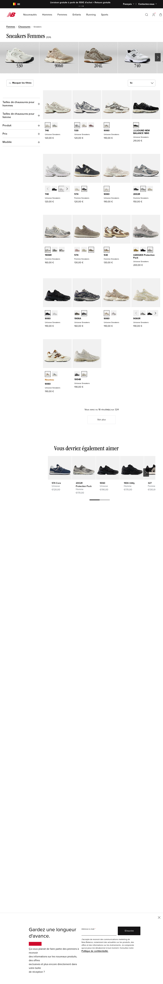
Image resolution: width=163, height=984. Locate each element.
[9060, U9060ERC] (107, 313)
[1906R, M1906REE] (48, 250)
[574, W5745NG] (84, 250)
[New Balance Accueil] (12, 14)
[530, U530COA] (91, 125)
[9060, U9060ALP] (107, 125)
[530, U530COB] (84, 125)
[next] (146, 472)
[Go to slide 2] (81, 6)
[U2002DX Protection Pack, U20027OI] (136, 250)
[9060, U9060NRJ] (55, 313)
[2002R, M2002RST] (143, 189)
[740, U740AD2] (48, 125)
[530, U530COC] (77, 125)
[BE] (12, 4)
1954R (77, 379)
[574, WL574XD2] (77, 189)
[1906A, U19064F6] (84, 313)
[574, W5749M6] (91, 250)
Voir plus (101, 419)
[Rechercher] (146, 14)
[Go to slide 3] (83, 6)
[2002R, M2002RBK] (136, 189)
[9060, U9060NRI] (48, 313)
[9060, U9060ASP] (107, 189)
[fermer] (159, 917)
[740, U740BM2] (54, 189)
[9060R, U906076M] (143, 313)
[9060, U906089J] (55, 374)
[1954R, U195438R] (77, 374)
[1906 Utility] (132, 468)
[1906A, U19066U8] (77, 313)
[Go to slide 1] (80, 6)
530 (76, 130)
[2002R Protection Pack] (84, 468)
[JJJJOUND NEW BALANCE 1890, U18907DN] (136, 125)
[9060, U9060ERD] (114, 313)
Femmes (10, 26)
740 (47, 130)
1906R (48, 255)
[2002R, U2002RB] (150, 189)
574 (76, 194)
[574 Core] (59, 468)
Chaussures (24, 26)
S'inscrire (129, 930)
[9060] (108, 468)
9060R (136, 318)
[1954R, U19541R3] (84, 374)
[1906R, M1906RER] (62, 250)
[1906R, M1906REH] (55, 250)
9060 (107, 130)
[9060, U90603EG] (48, 374)
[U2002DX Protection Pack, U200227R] (150, 250)
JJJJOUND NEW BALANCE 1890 (141, 132)
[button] (153, 14)
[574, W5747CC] (77, 250)
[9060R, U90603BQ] (150, 313)
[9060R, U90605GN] (157, 313)
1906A (77, 318)
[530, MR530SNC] (107, 250)
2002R (136, 194)
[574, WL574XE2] (84, 189)
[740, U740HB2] (68, 189)
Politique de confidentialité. (95, 951)
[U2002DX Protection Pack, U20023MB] (143, 250)
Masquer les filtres (22, 83)
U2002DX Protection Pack (144, 256)
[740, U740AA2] (55, 125)
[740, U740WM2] (61, 189)
